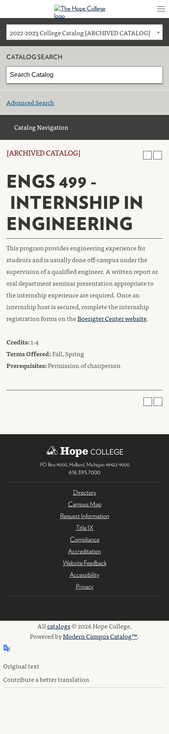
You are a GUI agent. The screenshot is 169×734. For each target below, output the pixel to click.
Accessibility (84, 574)
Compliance (84, 539)
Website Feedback (85, 563)
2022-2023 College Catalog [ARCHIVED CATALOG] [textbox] (80, 32)
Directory (84, 492)
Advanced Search (30, 102)
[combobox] (84, 32)
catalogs (58, 626)
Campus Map (84, 504)
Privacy (85, 586)
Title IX (85, 527)
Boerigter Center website (112, 318)
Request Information (84, 516)
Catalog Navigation (41, 127)
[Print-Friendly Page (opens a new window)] (147, 155)
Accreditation (84, 551)
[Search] (154, 74)
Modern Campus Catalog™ (100, 636)
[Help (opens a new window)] (157, 155)
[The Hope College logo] (84, 12)
